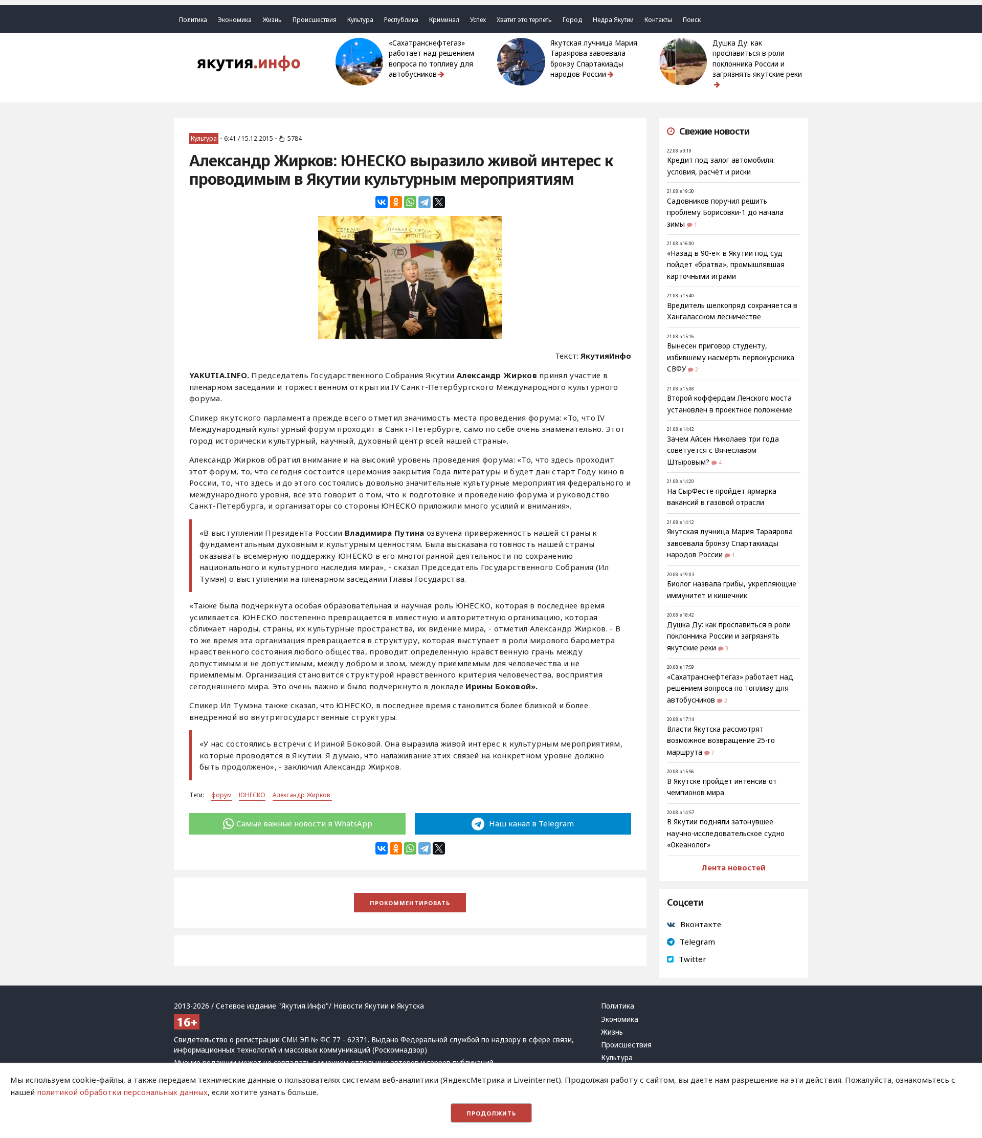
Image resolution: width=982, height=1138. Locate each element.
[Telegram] (424, 202)
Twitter (692, 959)
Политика (193, 19)
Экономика (235, 19)
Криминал (444, 19)
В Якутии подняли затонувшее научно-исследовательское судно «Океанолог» (726, 833)
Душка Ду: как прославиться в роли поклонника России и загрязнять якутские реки (757, 58)
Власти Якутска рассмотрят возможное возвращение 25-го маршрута (721, 741)
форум (221, 795)
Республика (401, 19)
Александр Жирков (302, 795)
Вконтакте (700, 924)
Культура (360, 19)
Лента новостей (733, 867)
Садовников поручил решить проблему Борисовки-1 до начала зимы (725, 212)
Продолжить (491, 1113)
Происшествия (315, 19)
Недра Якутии (613, 19)
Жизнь (272, 19)
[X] (439, 202)
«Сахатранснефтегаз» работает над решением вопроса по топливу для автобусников (431, 58)
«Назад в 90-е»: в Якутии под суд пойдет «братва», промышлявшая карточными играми (726, 265)
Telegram (697, 941)
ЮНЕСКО (252, 795)
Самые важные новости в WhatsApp (304, 823)
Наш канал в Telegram (530, 823)
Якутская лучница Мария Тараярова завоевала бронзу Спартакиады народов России (593, 58)
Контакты (658, 19)
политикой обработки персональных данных (122, 1092)
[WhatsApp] (410, 202)
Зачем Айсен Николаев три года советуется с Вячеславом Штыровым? (723, 450)
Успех (478, 19)
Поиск (692, 19)
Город (572, 19)
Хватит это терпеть (524, 19)
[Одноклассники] (396, 202)
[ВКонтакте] (381, 202)
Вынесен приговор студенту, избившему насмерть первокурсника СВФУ (730, 357)
